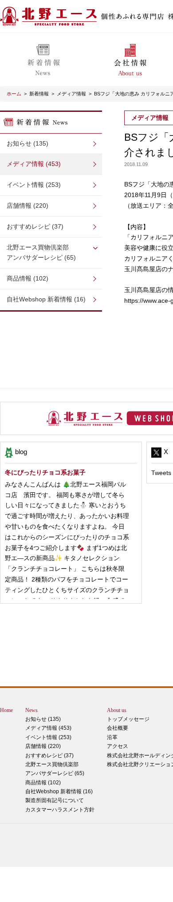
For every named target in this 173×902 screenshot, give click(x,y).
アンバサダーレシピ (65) (41, 252)
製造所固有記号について (54, 800)
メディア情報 (71, 93)
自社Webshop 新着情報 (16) (46, 299)
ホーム (14, 93)
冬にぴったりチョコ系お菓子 (45, 472)
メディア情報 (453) (34, 163)
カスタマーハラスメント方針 (59, 810)
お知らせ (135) (27, 143)
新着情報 (39, 93)
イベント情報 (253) (34, 184)
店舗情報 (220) (27, 205)
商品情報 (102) (27, 278)
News (31, 710)
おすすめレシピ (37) (35, 226)
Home (6, 710)
